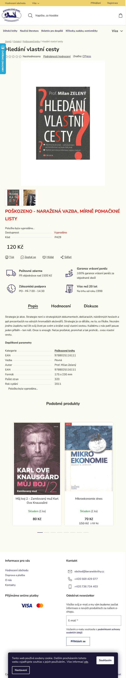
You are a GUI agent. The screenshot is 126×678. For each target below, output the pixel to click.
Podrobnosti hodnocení (57, 56)
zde (86, 662)
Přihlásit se (78, 641)
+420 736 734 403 (86, 586)
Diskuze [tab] (91, 306)
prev (7, 476)
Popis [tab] (33, 306)
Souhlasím (105, 660)
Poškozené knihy (65, 351)
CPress (87, 56)
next (118, 476)
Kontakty (10, 585)
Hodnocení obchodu (15, 3)
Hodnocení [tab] (61, 306)
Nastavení (21, 670)
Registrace (112, 3)
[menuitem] (10, 30)
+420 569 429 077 (86, 579)
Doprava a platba (15, 575)
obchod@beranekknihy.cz (89, 571)
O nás (8, 580)
